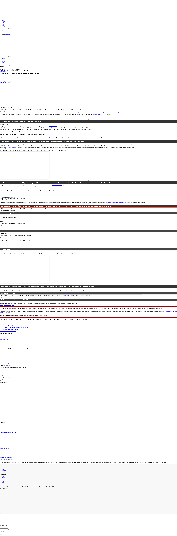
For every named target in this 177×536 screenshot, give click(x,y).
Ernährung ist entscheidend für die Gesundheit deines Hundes (117, 202)
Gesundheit (4, 71)
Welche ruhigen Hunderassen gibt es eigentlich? (7, 305)
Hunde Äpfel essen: (12, 147)
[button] (7, 471)
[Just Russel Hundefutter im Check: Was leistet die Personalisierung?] (3, 430)
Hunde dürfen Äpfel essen (14, 144)
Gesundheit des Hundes (104, 144)
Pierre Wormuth (3, 82)
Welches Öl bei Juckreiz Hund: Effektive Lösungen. (8, 331)
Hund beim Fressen (52, 137)
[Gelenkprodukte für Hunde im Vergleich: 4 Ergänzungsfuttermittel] (3, 455)
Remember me (3, 531)
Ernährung (1, 71)
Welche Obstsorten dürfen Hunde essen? (6, 325)
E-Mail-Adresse (2, 377)
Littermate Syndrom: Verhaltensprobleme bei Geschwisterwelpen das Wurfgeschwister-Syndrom (15, 327)
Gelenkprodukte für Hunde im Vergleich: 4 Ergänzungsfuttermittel (8, 457)
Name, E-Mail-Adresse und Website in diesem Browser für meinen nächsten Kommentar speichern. (15, 380)
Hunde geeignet (66, 295)
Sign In (9, 65)
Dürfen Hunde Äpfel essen (97, 114)
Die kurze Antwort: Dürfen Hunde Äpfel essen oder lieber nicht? (9, 112)
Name (1, 375)
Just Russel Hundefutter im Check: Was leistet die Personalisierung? (9, 432)
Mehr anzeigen (7, 34)
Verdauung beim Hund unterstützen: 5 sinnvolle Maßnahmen (8, 446)
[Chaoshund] (40, 18)
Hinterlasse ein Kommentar (12, 363)
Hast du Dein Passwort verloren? (5, 533)
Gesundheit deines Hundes (53, 126)
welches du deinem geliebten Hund (57, 185)
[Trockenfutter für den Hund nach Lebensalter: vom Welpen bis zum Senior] (3, 441)
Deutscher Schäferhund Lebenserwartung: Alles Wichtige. (9, 329)
